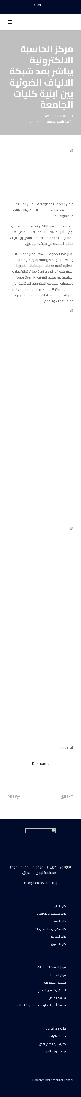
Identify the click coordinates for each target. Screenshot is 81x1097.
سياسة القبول (57, 998)
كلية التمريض (58, 936)
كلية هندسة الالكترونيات (51, 913)
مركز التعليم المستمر (53, 975)
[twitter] (24, 1086)
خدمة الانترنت (57, 1036)
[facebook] (33, 9)
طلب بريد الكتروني (55, 1028)
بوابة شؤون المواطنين (52, 1051)
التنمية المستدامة (55, 982)
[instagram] (48, 9)
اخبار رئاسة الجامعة (58, 121)
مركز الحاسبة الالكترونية (51, 967)
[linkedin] (16, 1086)
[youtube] (41, 9)
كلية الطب (60, 906)
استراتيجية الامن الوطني (51, 990)
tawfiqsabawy (55, 115)
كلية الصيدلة (58, 921)
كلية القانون (58, 944)
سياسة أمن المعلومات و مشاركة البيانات (41, 1005)
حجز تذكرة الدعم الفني (52, 1044)
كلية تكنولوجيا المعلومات (50, 929)
